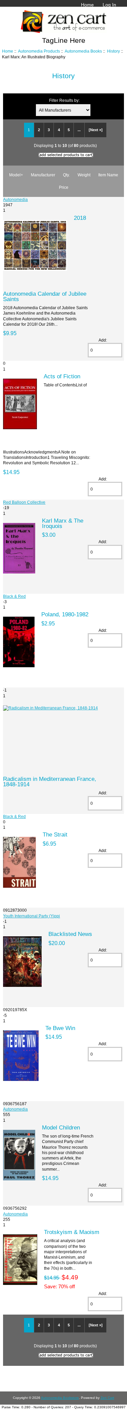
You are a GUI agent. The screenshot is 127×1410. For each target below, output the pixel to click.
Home (87, 4)
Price (63, 187)
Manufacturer (43, 175)
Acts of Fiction (62, 376)
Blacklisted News (70, 934)
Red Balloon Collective (24, 502)
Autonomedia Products (39, 51)
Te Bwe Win (60, 1028)
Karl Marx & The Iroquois (62, 523)
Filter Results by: (64, 100)
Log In (109, 4)
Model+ (16, 175)
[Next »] (96, 130)
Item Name (108, 175)
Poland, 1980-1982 (64, 614)
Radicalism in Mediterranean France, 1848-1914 (49, 781)
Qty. (66, 175)
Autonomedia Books (83, 51)
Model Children (61, 1127)
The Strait (55, 834)
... (79, 130)
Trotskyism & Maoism (71, 1232)
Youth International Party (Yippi (31, 916)
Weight (84, 175)
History (113, 51)
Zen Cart (107, 1398)
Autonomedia (15, 199)
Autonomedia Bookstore (60, 1398)
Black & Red (14, 596)
